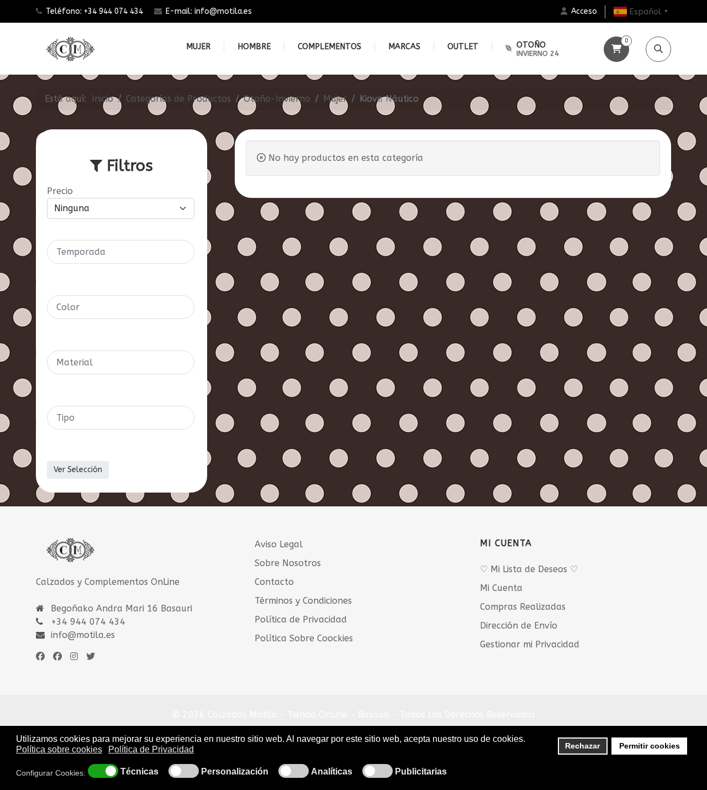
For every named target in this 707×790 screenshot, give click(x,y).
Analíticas (331, 771)
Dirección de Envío (518, 625)
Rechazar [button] (582, 745)
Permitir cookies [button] (649, 745)
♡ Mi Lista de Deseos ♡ (529, 569)
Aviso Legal (279, 544)
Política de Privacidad (301, 619)
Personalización (234, 771)
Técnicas (139, 771)
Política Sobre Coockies (304, 638)
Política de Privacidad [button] (151, 749)
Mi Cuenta (501, 588)
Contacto (274, 582)
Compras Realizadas (523, 606)
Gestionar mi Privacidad (529, 644)
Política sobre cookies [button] (59, 749)
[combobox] (120, 252)
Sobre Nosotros (288, 563)
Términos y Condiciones (303, 600)
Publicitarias (421, 771)
